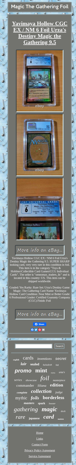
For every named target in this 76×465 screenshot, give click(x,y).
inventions (44, 359)
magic (49, 409)
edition (56, 385)
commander (25, 385)
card (48, 416)
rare (20, 417)
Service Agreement (40, 456)
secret (60, 358)
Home (39, 432)
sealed (34, 364)
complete (22, 392)
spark (41, 403)
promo (23, 371)
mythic (21, 398)
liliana (42, 385)
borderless (53, 397)
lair (24, 364)
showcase (31, 380)
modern (61, 419)
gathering (26, 409)
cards (28, 358)
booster (52, 403)
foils (35, 397)
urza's (62, 372)
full (57, 364)
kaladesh (47, 364)
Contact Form (40, 444)
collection (41, 391)
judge (59, 392)
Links (39, 438)
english (16, 360)
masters (29, 403)
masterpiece (59, 380)
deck (63, 411)
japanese (34, 418)
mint (41, 370)
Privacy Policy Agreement (40, 450)
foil (44, 378)
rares (53, 373)
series (18, 380)
